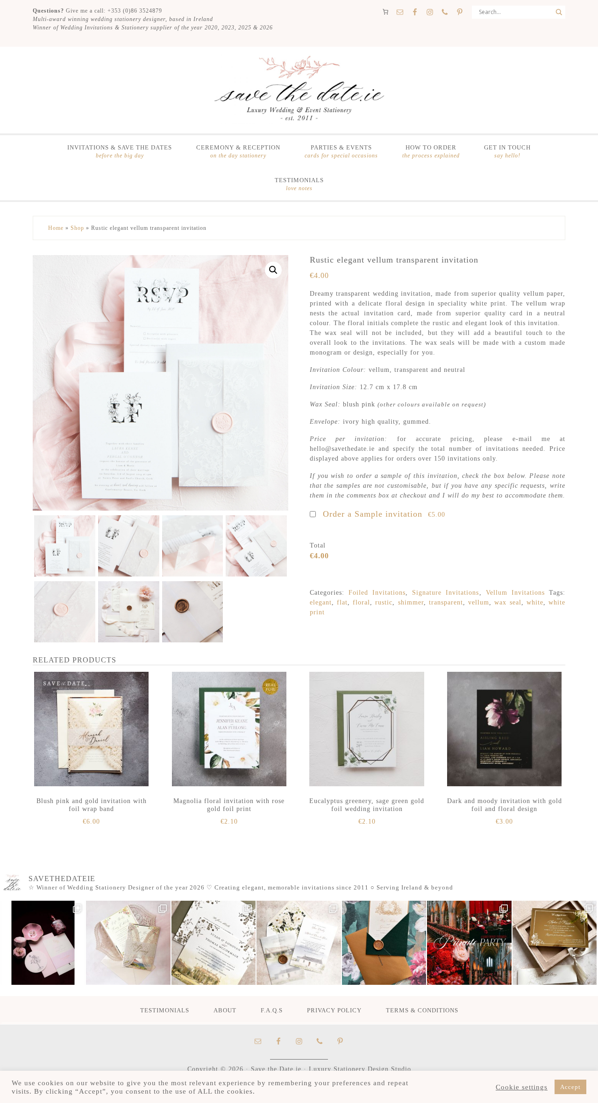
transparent (446, 602)
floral (361, 602)
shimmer (411, 602)
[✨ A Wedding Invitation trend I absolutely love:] (213, 943)
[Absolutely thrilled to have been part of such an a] (469, 943)
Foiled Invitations (377, 592)
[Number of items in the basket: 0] (385, 12)
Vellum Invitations (515, 592)
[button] (273, 270)
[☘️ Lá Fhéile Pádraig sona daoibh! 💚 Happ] (384, 943)
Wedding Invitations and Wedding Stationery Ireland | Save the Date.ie (299, 89)
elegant (321, 602)
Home (56, 228)
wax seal (507, 602)
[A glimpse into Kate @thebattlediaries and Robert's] (43, 943)
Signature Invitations (445, 592)
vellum (478, 602)
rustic (383, 602)
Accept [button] (570, 1086)
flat (342, 602)
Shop (77, 228)
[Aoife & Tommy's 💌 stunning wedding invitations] (128, 943)
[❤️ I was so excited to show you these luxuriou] (555, 943)
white (535, 602)
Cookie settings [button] (522, 1087)
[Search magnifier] (558, 12)
